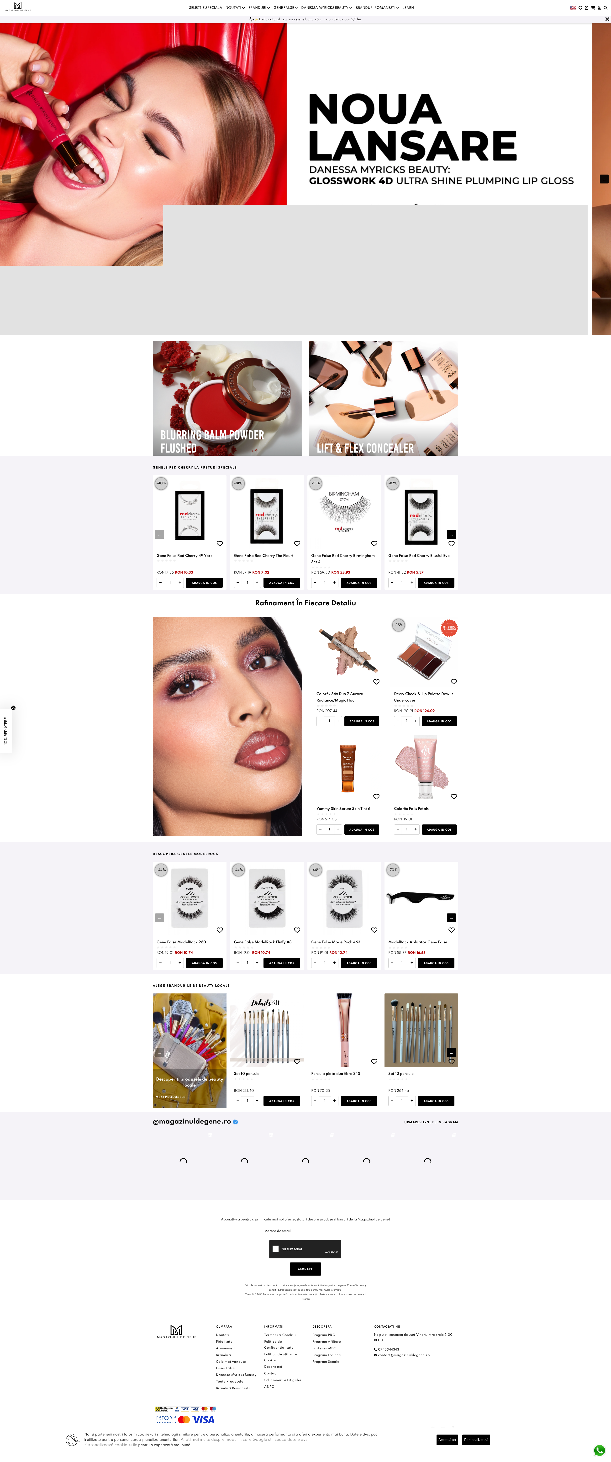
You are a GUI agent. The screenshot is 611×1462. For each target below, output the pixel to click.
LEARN (408, 8)
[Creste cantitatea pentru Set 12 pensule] (412, 1100)
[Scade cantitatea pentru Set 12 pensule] (392, 1100)
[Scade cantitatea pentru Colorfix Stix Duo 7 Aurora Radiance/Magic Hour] (320, 721)
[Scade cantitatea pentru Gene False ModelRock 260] (160, 963)
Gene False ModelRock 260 (181, 942)
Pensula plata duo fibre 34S (335, 1074)
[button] (604, 179)
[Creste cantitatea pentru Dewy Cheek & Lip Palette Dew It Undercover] (415, 721)
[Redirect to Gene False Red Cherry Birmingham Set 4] (344, 512)
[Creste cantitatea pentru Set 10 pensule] (257, 1100)
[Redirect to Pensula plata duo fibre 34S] (344, 1030)
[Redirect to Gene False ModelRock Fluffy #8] (267, 898)
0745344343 (388, 1349)
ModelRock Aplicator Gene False (417, 942)
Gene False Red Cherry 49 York (185, 556)
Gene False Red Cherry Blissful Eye (419, 556)
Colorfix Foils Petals (411, 809)
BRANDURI (257, 8)
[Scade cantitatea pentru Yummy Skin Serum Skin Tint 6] (320, 829)
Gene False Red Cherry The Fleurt (264, 556)
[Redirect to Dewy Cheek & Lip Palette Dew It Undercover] (425, 652)
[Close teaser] (13, 707)
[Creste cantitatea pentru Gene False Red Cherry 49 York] (180, 582)
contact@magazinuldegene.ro (403, 1355)
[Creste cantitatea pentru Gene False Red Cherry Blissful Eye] (412, 582)
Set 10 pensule (246, 1074)
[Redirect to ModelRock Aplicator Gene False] (421, 898)
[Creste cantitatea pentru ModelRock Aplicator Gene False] (412, 963)
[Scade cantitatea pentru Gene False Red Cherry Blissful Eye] (392, 582)
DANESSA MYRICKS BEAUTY (325, 8)
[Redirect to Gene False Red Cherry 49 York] (189, 512)
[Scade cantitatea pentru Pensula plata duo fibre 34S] (315, 1100)
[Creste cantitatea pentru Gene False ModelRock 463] (334, 963)
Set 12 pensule (401, 1074)
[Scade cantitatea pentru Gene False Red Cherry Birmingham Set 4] (315, 582)
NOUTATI (234, 8)
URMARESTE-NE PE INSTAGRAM (431, 1122)
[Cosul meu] (593, 8)
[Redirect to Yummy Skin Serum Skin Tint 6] (348, 767)
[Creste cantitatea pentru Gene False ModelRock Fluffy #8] (257, 963)
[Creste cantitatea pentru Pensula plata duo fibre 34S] (334, 1100)
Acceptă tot (447, 1440)
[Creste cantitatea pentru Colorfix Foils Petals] (415, 829)
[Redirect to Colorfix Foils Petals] (425, 767)
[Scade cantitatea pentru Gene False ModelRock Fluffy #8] (238, 963)
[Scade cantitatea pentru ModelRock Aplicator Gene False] (392, 963)
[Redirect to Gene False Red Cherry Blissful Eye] (421, 512)
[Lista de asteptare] (586, 8)
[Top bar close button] (607, 19)
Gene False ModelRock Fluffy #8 (263, 942)
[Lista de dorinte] (580, 8)
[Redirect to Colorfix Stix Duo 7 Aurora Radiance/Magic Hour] (348, 652)
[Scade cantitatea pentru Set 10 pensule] (238, 1100)
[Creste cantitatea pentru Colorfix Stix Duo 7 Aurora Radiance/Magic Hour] (338, 721)
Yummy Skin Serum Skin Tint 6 (343, 809)
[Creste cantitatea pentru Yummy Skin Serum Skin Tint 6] (338, 829)
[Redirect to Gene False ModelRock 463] (344, 898)
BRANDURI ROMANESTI (376, 8)
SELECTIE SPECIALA (205, 8)
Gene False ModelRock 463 (335, 942)
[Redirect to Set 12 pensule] (421, 1030)
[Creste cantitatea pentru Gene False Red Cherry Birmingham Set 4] (334, 582)
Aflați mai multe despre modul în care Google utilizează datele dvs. (245, 1440)
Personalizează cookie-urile (110, 1445)
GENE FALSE (284, 8)
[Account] (599, 8)
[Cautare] (605, 8)
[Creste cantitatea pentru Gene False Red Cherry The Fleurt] (257, 582)
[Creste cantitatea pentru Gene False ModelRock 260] (180, 963)
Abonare (305, 1269)
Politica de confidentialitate (295, 1290)
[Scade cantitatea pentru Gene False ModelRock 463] (315, 963)
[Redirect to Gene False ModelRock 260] (189, 898)
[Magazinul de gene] (18, 6)
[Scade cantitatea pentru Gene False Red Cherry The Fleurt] (238, 582)
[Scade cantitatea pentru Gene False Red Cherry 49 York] (160, 582)
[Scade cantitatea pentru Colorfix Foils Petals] (398, 829)
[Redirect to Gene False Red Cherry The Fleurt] (267, 512)
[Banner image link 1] (305, 179)
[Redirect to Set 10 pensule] (267, 1030)
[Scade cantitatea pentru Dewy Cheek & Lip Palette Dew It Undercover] (398, 721)
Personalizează (476, 1440)
